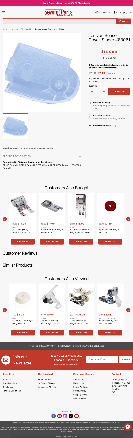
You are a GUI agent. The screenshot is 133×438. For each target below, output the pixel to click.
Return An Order (80, 387)
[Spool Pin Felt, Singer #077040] (110, 219)
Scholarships (9, 387)
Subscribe (125, 359)
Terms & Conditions (12, 391)
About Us (7, 379)
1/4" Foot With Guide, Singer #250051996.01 (80, 231)
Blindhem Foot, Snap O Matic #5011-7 (109, 322)
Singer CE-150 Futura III (21, 29)
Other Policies (79, 398)
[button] (3, 12)
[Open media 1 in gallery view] (75, 39)
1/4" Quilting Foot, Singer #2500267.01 (20, 231)
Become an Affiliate (47, 387)
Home (5, 29)
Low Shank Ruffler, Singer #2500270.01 (79, 322)
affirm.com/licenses (93, 429)
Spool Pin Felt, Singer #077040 (109, 231)
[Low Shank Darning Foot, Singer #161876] (52, 310)
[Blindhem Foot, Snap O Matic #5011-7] (110, 310)
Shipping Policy (80, 394)
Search (125, 21)
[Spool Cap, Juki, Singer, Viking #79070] (22, 310)
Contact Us (78, 379)
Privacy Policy (79, 391)
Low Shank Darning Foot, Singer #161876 (50, 322)
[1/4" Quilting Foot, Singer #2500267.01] (22, 219)
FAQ (113, 392)
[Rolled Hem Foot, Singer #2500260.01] (52, 219)
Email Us (115, 389)
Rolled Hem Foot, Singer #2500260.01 (52, 231)
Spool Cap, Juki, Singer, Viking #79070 (22, 322)
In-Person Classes (46, 383)
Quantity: (93, 86)
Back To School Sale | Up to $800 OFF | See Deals (66, 3)
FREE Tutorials (44, 379)
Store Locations (10, 383)
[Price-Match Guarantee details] (115, 125)
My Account (78, 383)
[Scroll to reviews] (109, 45)
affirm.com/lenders (81, 427)
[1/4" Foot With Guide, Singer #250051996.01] (81, 219)
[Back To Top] (129, 434)
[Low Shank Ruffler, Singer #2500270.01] (81, 310)
